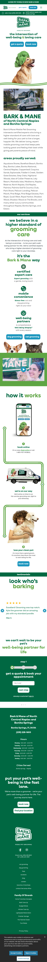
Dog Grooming (23, 868)
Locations (23, 874)
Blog (23, 878)
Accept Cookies (16, 953)
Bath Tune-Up (23, 902)
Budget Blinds (23, 906)
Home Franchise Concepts (23, 899)
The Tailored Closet (23, 920)
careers (23, 881)
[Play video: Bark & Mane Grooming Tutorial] (23, 369)
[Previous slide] (2, 610)
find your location (24, 811)
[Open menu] (41, 7)
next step (23, 690)
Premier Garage (23, 916)
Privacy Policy (23, 931)
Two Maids (23, 923)
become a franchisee (23, 885)
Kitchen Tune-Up (23, 909)
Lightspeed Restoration (23, 913)
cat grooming (32, 337)
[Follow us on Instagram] (26, 849)
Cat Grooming (23, 864)
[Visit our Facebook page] (20, 849)
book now (33, 7)
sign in (31, 696)
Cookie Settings (23, 958)
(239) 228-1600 (23, 732)
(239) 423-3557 (25, 857)
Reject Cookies (31, 953)
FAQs (23, 871)
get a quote (22, 7)
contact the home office (23, 888)
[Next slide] (44, 610)
